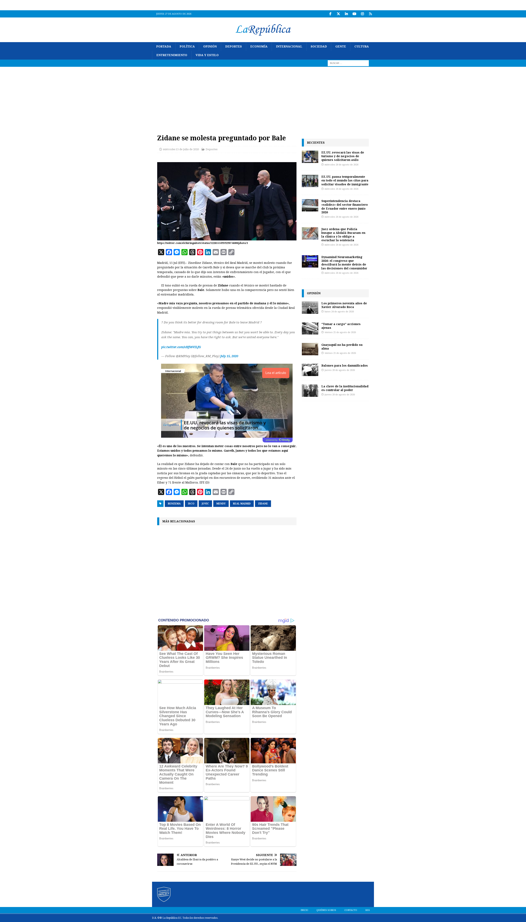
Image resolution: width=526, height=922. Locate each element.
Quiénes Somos (326, 910)
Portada (163, 46)
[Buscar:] (348, 63)
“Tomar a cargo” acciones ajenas (341, 326)
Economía (259, 46)
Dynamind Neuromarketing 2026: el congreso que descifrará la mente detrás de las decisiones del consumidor (344, 262)
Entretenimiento (171, 55)
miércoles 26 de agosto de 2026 (341, 164)
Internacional (289, 46)
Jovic (205, 503)
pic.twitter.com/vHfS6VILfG (181, 347)
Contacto (350, 910)
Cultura (361, 46)
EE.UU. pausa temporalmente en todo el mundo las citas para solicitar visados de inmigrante (344, 180)
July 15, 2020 (229, 356)
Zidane (263, 503)
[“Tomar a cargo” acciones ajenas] (310, 328)
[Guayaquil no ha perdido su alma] (310, 349)
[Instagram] (362, 13)
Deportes (233, 46)
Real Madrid (242, 503)
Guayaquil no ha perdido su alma (341, 346)
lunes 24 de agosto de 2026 (339, 311)
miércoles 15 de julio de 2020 (181, 149)
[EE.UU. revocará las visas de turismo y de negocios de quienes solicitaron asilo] (310, 157)
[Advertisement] (263, 97)
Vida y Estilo (207, 55)
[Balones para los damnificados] (310, 370)
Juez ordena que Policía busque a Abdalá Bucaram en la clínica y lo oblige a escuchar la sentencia (343, 234)
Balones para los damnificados (344, 365)
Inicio (304, 910)
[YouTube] (354, 13)
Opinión (210, 46)
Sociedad (319, 46)
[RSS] (370, 13)
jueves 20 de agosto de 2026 (340, 370)
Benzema (174, 503)
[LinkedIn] (346, 13)
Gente (340, 46)
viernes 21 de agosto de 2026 (340, 332)
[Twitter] (338, 13)
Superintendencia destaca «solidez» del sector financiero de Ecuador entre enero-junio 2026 (344, 206)
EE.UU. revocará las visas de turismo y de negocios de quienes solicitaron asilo (342, 156)
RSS (367, 910)
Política (187, 46)
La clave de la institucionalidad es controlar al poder (344, 388)
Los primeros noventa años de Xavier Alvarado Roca (344, 305)
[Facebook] (330, 13)
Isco (191, 503)
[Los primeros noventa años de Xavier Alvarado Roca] (310, 307)
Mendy (221, 503)
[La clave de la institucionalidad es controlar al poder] (310, 390)
